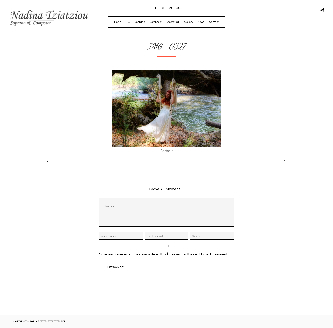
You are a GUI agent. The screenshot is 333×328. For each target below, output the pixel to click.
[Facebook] (155, 8)
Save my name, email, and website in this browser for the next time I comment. (163, 253)
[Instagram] (170, 8)
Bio (128, 22)
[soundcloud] (178, 8)
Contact (214, 22)
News (201, 22)
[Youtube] (163, 8)
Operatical (173, 22)
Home (117, 22)
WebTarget (58, 321)
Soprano (140, 22)
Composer (156, 22)
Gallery (188, 22)
